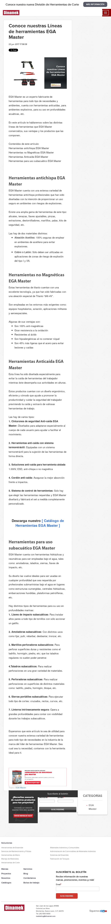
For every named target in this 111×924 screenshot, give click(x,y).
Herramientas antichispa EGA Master (29, 148)
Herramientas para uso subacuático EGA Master (35, 161)
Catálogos (6, 882)
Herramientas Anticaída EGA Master (28, 156)
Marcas (4, 869)
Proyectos (6, 873)
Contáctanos (29, 878)
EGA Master (21, 788)
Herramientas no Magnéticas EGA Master (31, 152)
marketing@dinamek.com (46, 916)
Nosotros (5, 878)
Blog (25, 873)
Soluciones (6, 843)
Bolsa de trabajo (31, 882)
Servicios (27, 869)
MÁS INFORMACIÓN (95, 4)
